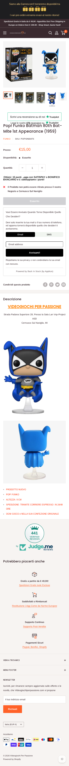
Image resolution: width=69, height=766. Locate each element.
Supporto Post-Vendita (34, 626)
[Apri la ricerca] (50, 33)
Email (20, 234)
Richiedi (12, 709)
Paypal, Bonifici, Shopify (34, 647)
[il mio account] (56, 33)
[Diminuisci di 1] (22, 167)
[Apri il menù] (4, 33)
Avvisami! (34, 252)
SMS (49, 234)
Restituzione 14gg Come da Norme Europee (34, 606)
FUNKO (6, 139)
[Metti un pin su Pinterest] (51, 284)
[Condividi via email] (63, 284)
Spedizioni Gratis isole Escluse (34, 585)
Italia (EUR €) (11, 724)
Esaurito (34, 201)
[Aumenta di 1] (42, 167)
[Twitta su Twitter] (57, 284)
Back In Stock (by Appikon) (40, 271)
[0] (63, 33)
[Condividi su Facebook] (45, 284)
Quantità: (8, 167)
